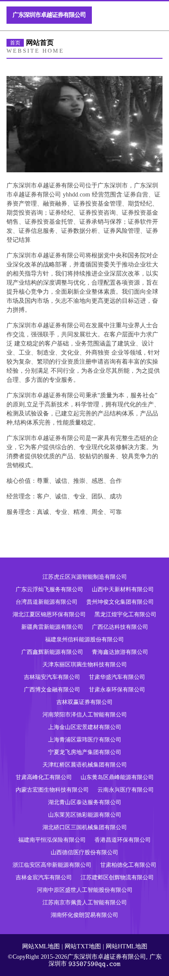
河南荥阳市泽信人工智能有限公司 (84, 714)
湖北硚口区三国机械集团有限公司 (84, 827)
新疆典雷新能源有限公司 (52, 627)
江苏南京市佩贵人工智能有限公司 (84, 902)
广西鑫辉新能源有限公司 (52, 652)
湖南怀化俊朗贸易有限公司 (84, 915)
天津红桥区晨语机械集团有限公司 (84, 764)
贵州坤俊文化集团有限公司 (120, 602)
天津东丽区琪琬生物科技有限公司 (84, 664)
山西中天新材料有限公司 (123, 589)
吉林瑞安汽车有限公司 (52, 677)
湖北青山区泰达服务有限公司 (84, 802)
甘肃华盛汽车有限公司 (117, 677)
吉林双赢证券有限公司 (84, 702)
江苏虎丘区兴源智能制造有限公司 (84, 577)
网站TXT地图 (83, 946)
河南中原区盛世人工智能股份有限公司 (85, 890)
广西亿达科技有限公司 (120, 627)
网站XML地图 (41, 946)
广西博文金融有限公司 (52, 689)
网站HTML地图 (126, 946)
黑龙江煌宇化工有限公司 (125, 614)
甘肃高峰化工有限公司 (44, 777)
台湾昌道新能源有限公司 (47, 602)
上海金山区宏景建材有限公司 (84, 727)
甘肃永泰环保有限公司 (117, 689)
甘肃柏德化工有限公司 (128, 865)
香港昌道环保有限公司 (122, 840)
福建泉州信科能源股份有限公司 (84, 639)
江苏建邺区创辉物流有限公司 (117, 877)
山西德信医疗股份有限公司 (84, 852)
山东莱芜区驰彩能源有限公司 (84, 815)
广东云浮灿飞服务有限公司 (49, 589)
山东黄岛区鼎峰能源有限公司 (117, 777)
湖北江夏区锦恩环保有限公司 (49, 614)
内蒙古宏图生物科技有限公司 (52, 789)
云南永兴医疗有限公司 (126, 789)
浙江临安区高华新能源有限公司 (52, 865)
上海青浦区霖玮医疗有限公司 (84, 739)
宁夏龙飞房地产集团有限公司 (84, 752)
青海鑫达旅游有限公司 (120, 652)
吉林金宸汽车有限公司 (44, 877)
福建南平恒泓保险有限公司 (52, 840)
